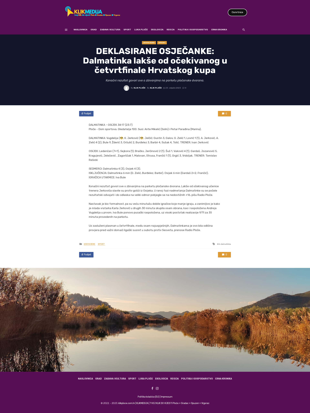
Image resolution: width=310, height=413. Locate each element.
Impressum (166, 396)
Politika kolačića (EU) (148, 396)
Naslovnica (80, 29)
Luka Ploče (141, 29)
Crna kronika (219, 29)
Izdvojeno (149, 43)
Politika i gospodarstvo (193, 29)
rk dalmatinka (224, 244)
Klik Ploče (139, 88)
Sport (127, 29)
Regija (171, 29)
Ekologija (157, 29)
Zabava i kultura (110, 29)
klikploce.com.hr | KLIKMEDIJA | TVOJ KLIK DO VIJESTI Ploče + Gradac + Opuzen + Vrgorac (163, 403)
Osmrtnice (237, 12)
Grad (94, 29)
